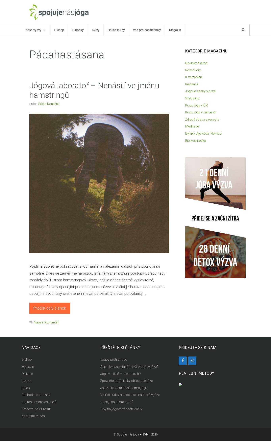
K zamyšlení (194, 77)
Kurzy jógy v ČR (196, 105)
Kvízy (96, 30)
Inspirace (191, 84)
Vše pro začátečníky (147, 30)
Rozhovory (193, 70)
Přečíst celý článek (49, 308)
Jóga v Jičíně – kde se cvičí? (120, 374)
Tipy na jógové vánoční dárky (121, 409)
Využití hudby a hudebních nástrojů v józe (130, 395)
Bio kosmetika (195, 141)
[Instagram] (192, 360)
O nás (25, 388)
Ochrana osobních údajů (39, 402)
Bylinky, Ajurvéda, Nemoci (203, 133)
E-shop (59, 30)
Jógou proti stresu (113, 359)
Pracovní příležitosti (35, 409)
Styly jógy (192, 98)
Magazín (175, 30)
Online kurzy (116, 30)
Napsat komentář (46, 322)
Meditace (192, 126)
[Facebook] (183, 360)
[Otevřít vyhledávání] (243, 30)
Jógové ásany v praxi (200, 91)
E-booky (78, 30)
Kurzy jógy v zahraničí (200, 112)
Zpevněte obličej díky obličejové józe (126, 381)
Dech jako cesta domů (116, 402)
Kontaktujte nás (33, 416)
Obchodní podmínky (35, 395)
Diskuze (27, 374)
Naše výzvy (33, 30)
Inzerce (26, 381)
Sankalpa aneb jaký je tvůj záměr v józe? (129, 367)
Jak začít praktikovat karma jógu (123, 388)
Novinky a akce (196, 63)
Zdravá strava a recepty (202, 119)
